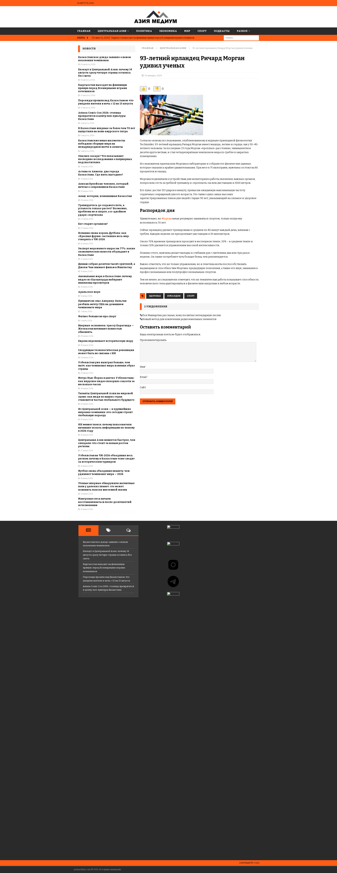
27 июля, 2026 (87, 219)
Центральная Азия (112, 31)
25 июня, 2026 (87, 373)
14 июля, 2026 (87, 287)
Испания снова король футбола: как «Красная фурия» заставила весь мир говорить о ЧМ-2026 (103, 236)
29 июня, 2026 (87, 336)
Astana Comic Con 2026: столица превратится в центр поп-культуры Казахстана (102, 116)
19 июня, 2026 (87, 419)
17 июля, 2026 (87, 259)
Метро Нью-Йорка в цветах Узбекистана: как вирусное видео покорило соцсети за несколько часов (106, 381)
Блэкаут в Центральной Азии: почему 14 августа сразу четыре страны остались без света (105, 72)
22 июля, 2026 (87, 243)
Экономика (168, 31)
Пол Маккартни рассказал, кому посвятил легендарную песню (181, 315)
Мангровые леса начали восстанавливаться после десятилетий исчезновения (104, 502)
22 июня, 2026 (87, 404)
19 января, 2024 (153, 75)
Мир (187, 31)
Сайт (143, 387)
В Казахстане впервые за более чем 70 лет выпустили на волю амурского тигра (106, 130)
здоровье (155, 296)
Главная (83, 31)
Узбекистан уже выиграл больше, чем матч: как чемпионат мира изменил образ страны (106, 365)
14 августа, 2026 (88, 80)
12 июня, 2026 (87, 509)
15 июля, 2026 (86, 271)
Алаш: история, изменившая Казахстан (105, 196)
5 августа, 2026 (87, 151)
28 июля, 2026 (87, 200)
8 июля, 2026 (86, 296)
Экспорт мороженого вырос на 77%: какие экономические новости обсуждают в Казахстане (106, 251)
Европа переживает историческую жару (105, 341)
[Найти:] (241, 37)
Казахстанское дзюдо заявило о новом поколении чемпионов (104, 59)
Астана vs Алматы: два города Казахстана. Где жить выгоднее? (100, 173)
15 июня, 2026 (87, 478)
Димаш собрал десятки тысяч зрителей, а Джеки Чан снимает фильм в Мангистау (106, 266)
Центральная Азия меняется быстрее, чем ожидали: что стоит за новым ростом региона (106, 443)
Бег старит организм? (93, 223)
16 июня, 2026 (87, 466)
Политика (144, 31)
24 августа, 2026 (88, 64)
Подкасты (222, 31)
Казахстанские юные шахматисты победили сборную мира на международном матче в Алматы (101, 143)
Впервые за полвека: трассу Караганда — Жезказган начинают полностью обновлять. (106, 328)
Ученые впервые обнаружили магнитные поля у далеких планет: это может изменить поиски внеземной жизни (106, 486)
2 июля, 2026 (86, 320)
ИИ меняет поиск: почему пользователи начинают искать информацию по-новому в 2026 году (106, 427)
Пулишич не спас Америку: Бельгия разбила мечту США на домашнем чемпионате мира (102, 304)
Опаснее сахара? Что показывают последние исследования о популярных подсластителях (105, 159)
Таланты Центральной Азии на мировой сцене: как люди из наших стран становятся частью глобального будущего (106, 396)
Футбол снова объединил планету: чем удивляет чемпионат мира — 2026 (104, 472)
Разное (242, 31)
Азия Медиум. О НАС (249, 863)
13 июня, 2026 (87, 494)
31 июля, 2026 (87, 166)
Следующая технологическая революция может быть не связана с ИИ (106, 352)
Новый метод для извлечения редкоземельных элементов (179, 319)
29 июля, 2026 (87, 191)
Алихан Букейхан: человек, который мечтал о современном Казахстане (103, 185)
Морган (167, 218)
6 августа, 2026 (87, 123)
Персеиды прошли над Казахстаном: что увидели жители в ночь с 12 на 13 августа (106, 102)
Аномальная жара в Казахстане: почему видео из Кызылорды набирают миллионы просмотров (105, 279)
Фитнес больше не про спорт (97, 316)
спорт (190, 296)
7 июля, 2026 (86, 311)
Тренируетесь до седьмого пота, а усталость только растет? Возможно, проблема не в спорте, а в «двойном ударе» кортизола (102, 210)
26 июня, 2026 (87, 357)
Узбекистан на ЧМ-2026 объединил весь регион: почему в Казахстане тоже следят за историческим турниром (106, 458)
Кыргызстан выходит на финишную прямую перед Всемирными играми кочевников (102, 88)
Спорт (202, 31)
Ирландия (174, 296)
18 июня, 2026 (87, 435)
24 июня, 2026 (87, 388)
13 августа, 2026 (88, 95)
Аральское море (89, 291)
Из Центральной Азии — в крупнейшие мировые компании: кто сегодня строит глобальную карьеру (105, 412)
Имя (142, 366)
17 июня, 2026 (87, 450)
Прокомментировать (153, 340)
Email (143, 377)
